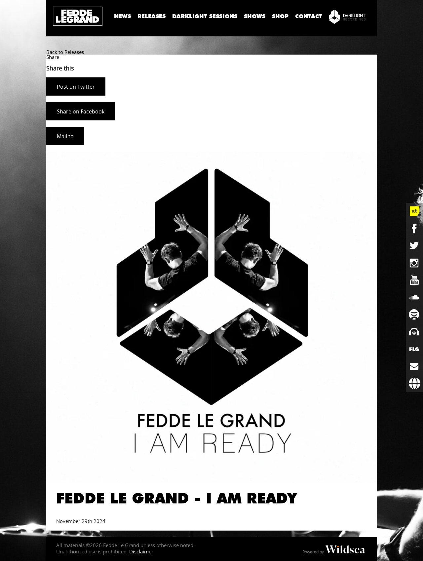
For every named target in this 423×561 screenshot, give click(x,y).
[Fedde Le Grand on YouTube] (414, 280)
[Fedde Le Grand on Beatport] (414, 331)
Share (52, 57)
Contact (308, 16)
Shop (280, 16)
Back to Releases (65, 52)
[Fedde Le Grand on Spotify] (414, 314)
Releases (151, 16)
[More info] (414, 349)
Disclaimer (141, 551)
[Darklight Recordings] (347, 16)
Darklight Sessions (204, 16)
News (122, 16)
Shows (254, 16)
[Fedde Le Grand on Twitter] (414, 245)
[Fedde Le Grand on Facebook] (414, 228)
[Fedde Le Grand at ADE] (414, 211)
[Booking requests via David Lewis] (414, 383)
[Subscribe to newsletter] (414, 366)
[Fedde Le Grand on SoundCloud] (414, 297)
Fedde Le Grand (77, 16)
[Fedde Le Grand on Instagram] (414, 263)
